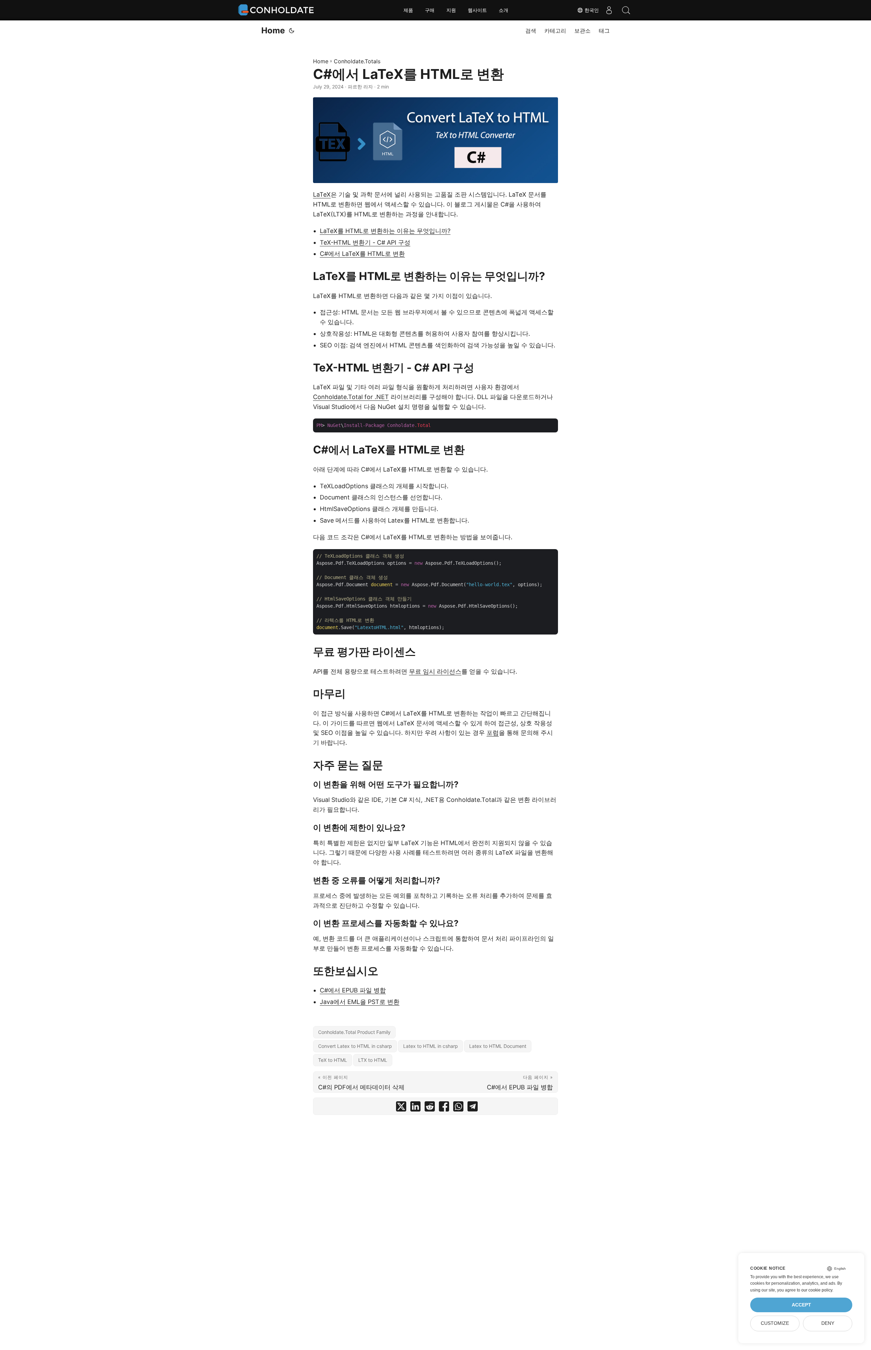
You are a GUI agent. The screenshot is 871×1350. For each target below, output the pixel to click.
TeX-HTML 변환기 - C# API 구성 (365, 242)
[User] (609, 10)
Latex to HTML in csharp (430, 1046)
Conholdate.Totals (357, 61)
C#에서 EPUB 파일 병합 (353, 990)
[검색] (626, 10)
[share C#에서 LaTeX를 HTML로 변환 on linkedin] (415, 1108)
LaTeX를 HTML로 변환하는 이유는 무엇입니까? (385, 230)
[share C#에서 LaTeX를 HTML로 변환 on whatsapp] (458, 1108)
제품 (408, 10)
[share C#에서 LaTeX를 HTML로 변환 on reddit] (430, 1108)
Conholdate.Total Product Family (354, 1032)
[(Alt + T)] (291, 30)
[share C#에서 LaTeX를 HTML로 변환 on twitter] (401, 1108)
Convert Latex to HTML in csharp (355, 1046)
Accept (801, 1304)
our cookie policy (816, 1290)
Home (273, 30)
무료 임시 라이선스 (435, 671)
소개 (503, 10)
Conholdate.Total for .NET (351, 396)
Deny (827, 1323)
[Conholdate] (277, 10)
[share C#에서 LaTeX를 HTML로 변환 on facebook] (444, 1108)
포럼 (493, 732)
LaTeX (322, 194)
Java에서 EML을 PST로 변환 (359, 1001)
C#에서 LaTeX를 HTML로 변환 (362, 253)
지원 (451, 10)
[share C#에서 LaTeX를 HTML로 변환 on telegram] (472, 1108)
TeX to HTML (332, 1060)
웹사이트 (477, 10)
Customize (775, 1323)
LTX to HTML (372, 1060)
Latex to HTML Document (497, 1046)
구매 (429, 10)
